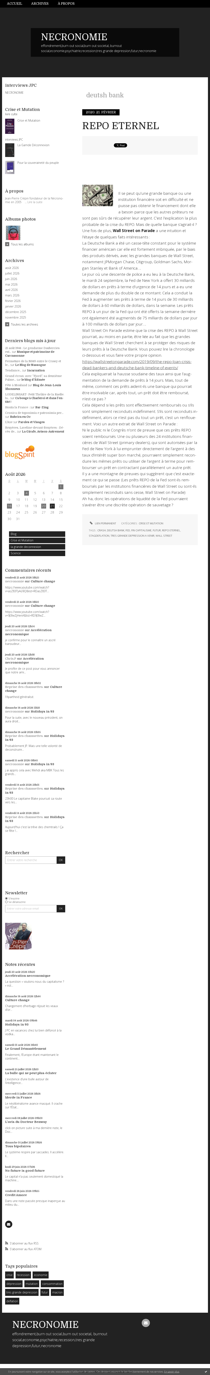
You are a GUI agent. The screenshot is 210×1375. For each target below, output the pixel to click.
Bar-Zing (42, 407)
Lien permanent (105, 523)
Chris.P (10, 658)
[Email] (8, 1224)
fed (128, 530)
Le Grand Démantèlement (25, 1049)
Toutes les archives (24, 324)
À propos (66, 4)
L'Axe (9, 422)
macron (57, 1292)
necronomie (14, 581)
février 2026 (13, 301)
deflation (12, 1301)
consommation (52, 1284)
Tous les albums (22, 244)
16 (9, 506)
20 (44, 506)
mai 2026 (11, 284)
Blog (13, 534)
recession (23, 1275)
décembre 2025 (15, 312)
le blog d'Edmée (33, 379)
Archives (40, 4)
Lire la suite (34, 202)
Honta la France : (17, 407)
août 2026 (12, 268)
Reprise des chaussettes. (24, 687)
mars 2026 (12, 295)
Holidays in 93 (42, 711)
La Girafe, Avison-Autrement (43, 431)
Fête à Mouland (16, 385)
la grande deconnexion (26, 547)
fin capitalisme (141, 530)
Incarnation (36, 370)
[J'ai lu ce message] (206, 1371)
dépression (13, 1284)
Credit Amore (16, 1195)
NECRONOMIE (74, 37)
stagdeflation (99, 535)
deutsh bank (115, 530)
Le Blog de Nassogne (30, 365)
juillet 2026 (12, 273)
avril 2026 (11, 290)
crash (101, 530)
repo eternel (171, 530)
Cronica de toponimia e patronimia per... (34, 412)
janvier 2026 (13, 306)
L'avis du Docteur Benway (26, 1122)
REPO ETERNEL (120, 126)
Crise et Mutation (22, 540)
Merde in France (18, 1097)
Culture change (43, 581)
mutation (32, 1284)
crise (9, 1275)
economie (40, 1275)
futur (45, 1292)
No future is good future (25, 1170)
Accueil (14, 4)
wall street (164, 535)
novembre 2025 (15, 317)
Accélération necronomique (28, 632)
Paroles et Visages (31, 422)
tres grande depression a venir (132, 535)
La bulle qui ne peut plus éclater (31, 1073)
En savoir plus (171, 1371)
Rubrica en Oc (20, 416)
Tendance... (13, 370)
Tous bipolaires (18, 1146)
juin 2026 (11, 279)
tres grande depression (21, 1292)
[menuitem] (17, 4)
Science (16, 553)
